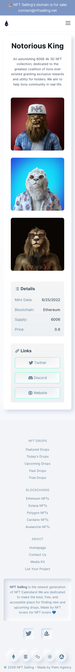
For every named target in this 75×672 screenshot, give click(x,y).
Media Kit (37, 562)
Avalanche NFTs (38, 527)
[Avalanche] (62, 657)
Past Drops (37, 471)
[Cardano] (50, 657)
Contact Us (37, 555)
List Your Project (37, 569)
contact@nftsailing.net (37, 10)
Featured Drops (37, 449)
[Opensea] (46, 633)
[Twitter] (28, 633)
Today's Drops (38, 456)
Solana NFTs (37, 506)
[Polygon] (38, 657)
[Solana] (26, 657)
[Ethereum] (14, 657)
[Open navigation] (68, 23)
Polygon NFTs (37, 513)
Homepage (37, 548)
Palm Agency (61, 667)
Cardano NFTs (37, 520)
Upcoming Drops (37, 464)
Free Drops (37, 478)
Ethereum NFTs (37, 498)
